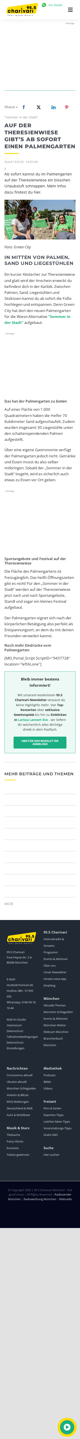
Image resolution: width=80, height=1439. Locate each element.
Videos (48, 1088)
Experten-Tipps (54, 1115)
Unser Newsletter (55, 972)
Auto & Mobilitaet (18, 1115)
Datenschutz (15, 1031)
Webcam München (56, 1032)
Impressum (14, 1025)
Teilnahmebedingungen (22, 1037)
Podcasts (50, 1075)
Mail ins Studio (16, 1019)
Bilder (47, 1082)
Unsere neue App (55, 979)
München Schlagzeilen (58, 1012)
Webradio (65, 1199)
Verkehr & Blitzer (18, 1095)
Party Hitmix (15, 1141)
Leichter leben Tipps (57, 1121)
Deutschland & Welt (20, 1108)
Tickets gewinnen (18, 1155)
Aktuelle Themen (55, 1005)
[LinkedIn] (53, 107)
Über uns (50, 966)
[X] (38, 107)
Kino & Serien (52, 1108)
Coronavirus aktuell (19, 1075)
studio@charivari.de (20, 985)
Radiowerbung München (40, 1199)
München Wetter (55, 1025)
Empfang (49, 985)
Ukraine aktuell (16, 1082)
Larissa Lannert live (33, 720)
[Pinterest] (66, 107)
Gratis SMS (51, 1135)
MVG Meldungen (18, 1102)
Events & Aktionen (56, 959)
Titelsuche (13, 1135)
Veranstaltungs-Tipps (58, 1128)
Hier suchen (51, 1155)
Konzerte (13, 1148)
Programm (51, 952)
